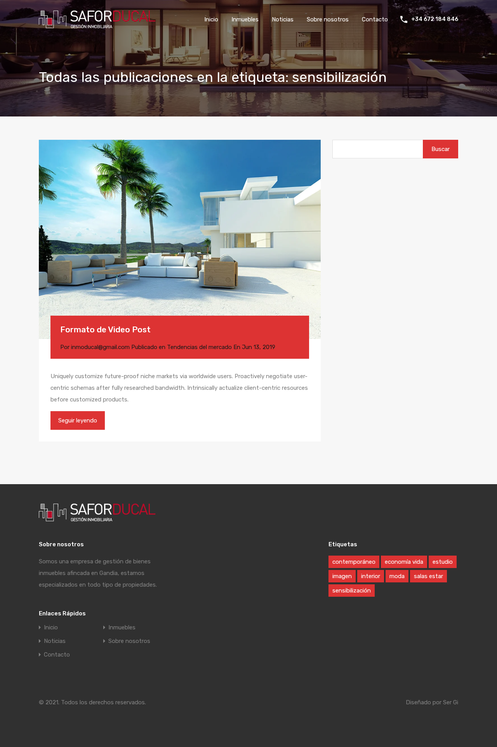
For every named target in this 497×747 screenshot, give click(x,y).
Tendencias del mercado (199, 347)
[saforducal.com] (97, 24)
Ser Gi (450, 702)
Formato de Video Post (105, 329)
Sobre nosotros (328, 19)
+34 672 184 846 (434, 19)
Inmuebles (245, 19)
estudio (443, 561)
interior (370, 576)
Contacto (375, 19)
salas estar (428, 576)
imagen (342, 576)
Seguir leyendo (77, 420)
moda (397, 576)
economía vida (404, 561)
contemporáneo (353, 561)
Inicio (211, 19)
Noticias (283, 19)
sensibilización (351, 590)
